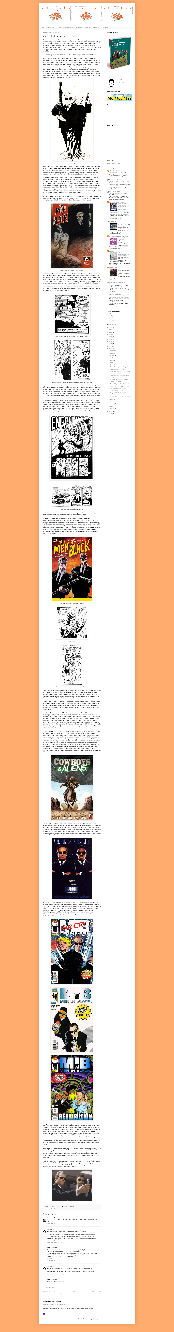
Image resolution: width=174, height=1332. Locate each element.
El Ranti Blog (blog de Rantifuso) (118, 236)
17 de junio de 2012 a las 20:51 (56, 1274)
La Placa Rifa (113, 267)
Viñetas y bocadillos (115, 294)
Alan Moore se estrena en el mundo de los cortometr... (120, 372)
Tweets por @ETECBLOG (114, 163)
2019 (110, 332)
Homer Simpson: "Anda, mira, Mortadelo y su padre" (118, 393)
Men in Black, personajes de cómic (119, 386)
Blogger (97, 1319)
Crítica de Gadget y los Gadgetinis (119, 367)
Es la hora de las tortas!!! (115, 314)
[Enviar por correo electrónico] (65, 1206)
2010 (110, 414)
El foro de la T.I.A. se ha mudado (119, 379)
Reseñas (105, 27)
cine (50, 1208)
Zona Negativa (113, 320)
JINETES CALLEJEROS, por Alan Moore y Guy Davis (123, 254)
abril (111, 401)
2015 (110, 341)
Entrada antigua (96, 1291)
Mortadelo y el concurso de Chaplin (120, 396)
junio (111, 365)
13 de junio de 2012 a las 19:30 (56, 1223)
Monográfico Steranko (83, 27)
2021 (110, 327)
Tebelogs (111, 316)
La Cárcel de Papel (114, 191)
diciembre (113, 350)
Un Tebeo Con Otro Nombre (117, 282)
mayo (112, 399)
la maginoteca (113, 221)
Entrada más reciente (49, 1291)
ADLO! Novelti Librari (115, 171)
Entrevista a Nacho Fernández (118, 369)
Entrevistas (50, 27)
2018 (110, 334)
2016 (110, 339)
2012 (110, 348)
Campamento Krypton (115, 180)
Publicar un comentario (51, 1287)
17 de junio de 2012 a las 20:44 (56, 1260)
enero (112, 408)
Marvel (53, 1208)
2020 (110, 330)
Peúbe (49, 1229)
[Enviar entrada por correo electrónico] (62, 1206)
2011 (110, 411)
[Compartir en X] (69, 1206)
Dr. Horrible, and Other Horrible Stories (120, 384)
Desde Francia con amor (65, 27)
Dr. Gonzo (50, 1217)
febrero (112, 406)
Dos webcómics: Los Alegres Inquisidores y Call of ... (118, 389)
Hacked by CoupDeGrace (115, 193)
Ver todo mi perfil (121, 82)
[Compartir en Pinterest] (73, 1206)
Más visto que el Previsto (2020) (117, 172)
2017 (110, 337)
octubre (112, 355)
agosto (112, 360)
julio (111, 362)
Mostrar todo (128, 306)
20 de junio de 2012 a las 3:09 (55, 1284)
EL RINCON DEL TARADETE (117, 202)
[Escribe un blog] (67, 1206)
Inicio (42, 27)
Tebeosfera (112, 318)
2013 (110, 346)
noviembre (113, 353)
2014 (110, 344)
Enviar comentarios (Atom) (57, 1294)
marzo (112, 404)
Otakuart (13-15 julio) (116, 381)
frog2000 (111, 251)
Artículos (96, 27)
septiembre (113, 358)
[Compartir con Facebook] (71, 1206)
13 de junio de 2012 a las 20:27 (56, 1242)
